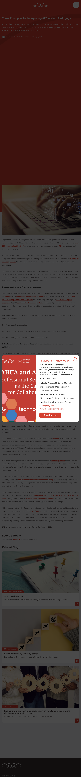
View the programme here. (52, 409)
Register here (50, 415)
